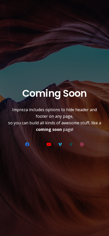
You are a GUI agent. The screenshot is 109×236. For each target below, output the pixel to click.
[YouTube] (49, 144)
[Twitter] (38, 144)
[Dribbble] (82, 144)
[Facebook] (27, 144)
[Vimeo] (60, 144)
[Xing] (71, 144)
